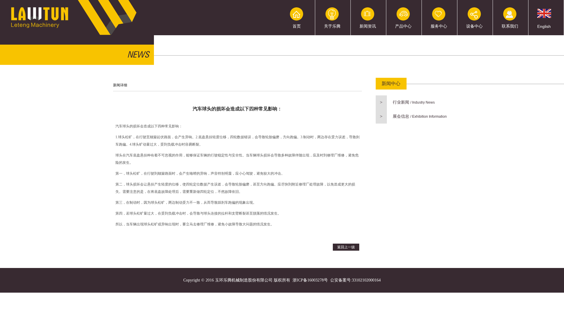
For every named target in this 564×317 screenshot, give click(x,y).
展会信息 (413, 116)
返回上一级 (346, 247)
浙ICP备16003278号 (310, 280)
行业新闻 (407, 102)
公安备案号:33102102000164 (355, 280)
